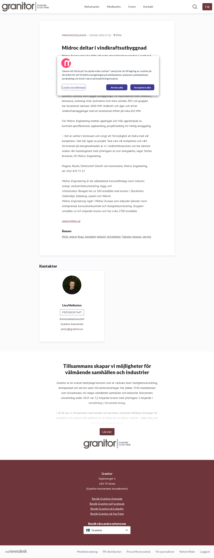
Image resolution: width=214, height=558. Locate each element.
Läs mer (107, 431)
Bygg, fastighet (87, 236)
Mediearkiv (114, 6)
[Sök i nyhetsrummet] (194, 6)
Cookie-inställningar (74, 87)
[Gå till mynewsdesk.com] (16, 551)
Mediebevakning (87, 551)
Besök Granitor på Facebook (107, 503)
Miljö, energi (69, 236)
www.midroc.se (71, 221)
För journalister (165, 551)
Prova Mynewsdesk (138, 551)
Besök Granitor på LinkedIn (107, 508)
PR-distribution (112, 551)
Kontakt (148, 6)
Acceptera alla (142, 87)
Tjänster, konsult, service (136, 236)
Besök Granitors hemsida (107, 498)
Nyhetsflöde (187, 551)
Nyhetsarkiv (91, 6)
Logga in (205, 551)
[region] (108, 76)
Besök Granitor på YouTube (107, 513)
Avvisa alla (117, 87)
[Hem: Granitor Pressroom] (25, 6)
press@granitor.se (72, 329)
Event (132, 6)
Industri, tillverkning (109, 236)
